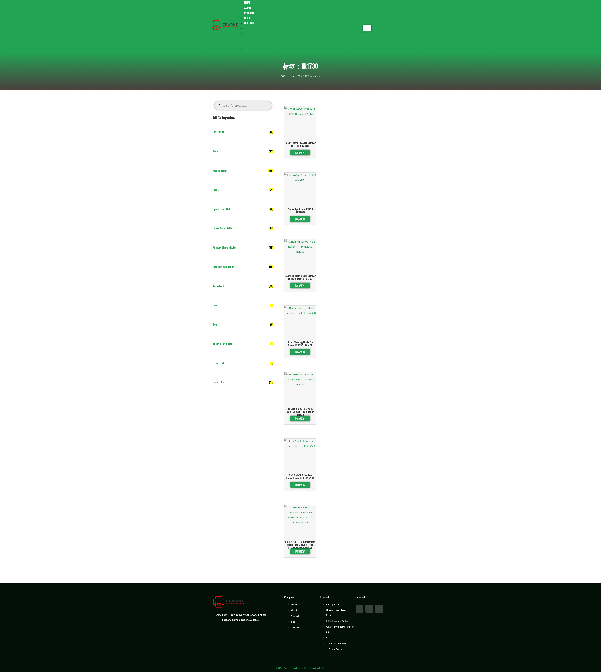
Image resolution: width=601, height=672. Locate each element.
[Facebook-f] (359, 609)
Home (247, 28)
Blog (247, 18)
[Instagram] (379, 609)
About (247, 8)
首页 (283, 76)
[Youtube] (369, 609)
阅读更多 (300, 152)
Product (249, 13)
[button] (367, 22)
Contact (249, 23)
